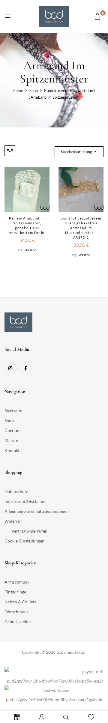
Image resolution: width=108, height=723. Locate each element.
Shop (33, 90)
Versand (30, 250)
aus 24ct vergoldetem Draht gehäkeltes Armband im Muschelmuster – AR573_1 (81, 227)
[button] (97, 16)
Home (18, 90)
